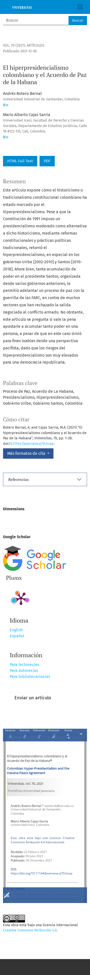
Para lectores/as (24, 664)
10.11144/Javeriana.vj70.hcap (31, 444)
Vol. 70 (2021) (14, 45)
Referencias (18, 479)
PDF (47, 161)
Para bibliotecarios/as (30, 676)
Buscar (77, 20)
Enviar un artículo (32, 698)
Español (17, 636)
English (16, 630)
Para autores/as (24, 670)
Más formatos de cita (26, 453)
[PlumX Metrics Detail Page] (21, 598)
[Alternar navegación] (80, 7)
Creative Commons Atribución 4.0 (30, 930)
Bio (5, 105)
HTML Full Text (20, 161)
